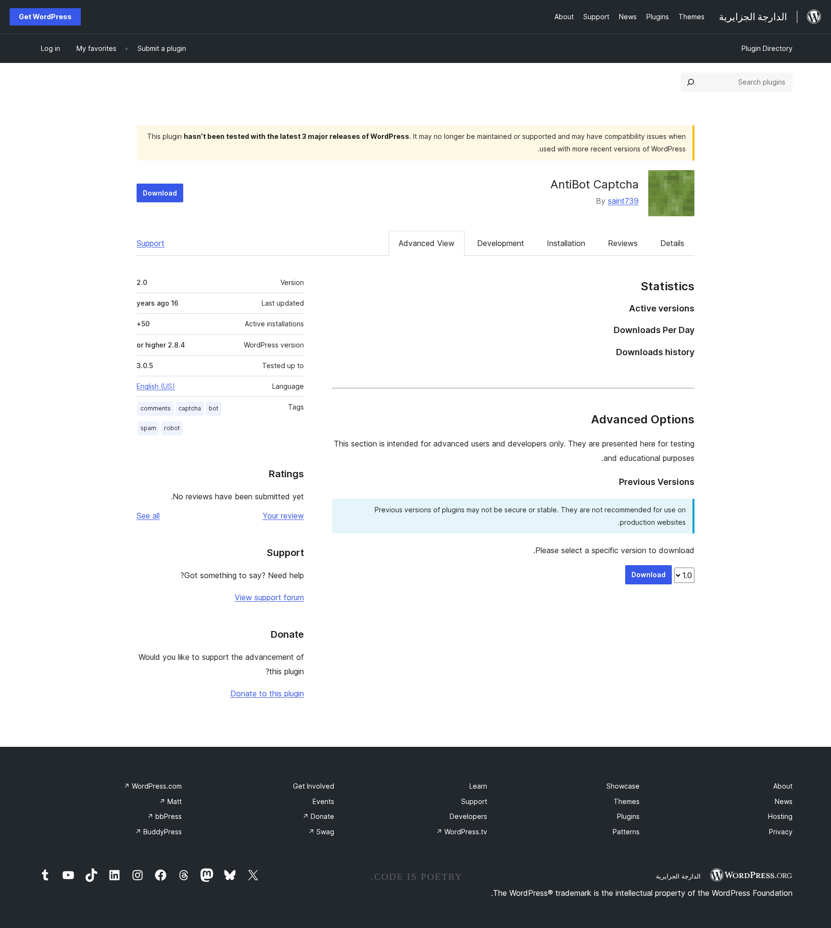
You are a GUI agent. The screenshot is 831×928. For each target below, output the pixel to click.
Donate (318, 816)
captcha (189, 408)
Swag (321, 832)
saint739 (623, 201)
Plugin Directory (767, 48)
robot (172, 428)
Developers (468, 816)
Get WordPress (45, 16)
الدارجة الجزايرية (678, 876)
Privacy (781, 832)
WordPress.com (153, 786)
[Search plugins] (690, 82)
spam (148, 428)
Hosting (780, 816)
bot (213, 408)
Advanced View (426, 243)
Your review (283, 515)
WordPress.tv (461, 832)
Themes (627, 801)
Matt (170, 801)
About (783, 786)
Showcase (623, 786)
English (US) (156, 386)
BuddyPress (158, 832)
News (784, 801)
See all (148, 515)
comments (155, 408)
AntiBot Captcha (594, 184)
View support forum (269, 597)
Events (323, 801)
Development (500, 243)
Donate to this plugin (267, 693)
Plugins (628, 816)
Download (160, 193)
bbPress (164, 816)
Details (672, 243)
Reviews (623, 243)
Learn (478, 786)
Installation (566, 243)
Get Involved (313, 786)
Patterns (626, 832)
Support (150, 243)
